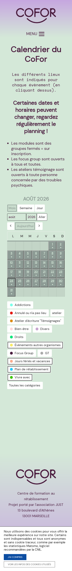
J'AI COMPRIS (15, 557)
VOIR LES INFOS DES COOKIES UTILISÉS (29, 564)
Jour (40, 208)
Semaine (26, 208)
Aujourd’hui (25, 226)
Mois (12, 208)
